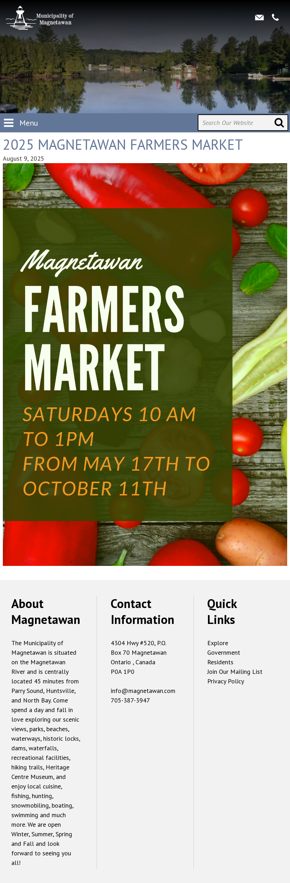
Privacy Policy (225, 681)
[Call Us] (275, 17)
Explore (217, 643)
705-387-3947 (130, 700)
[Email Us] (259, 17)
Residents (220, 662)
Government (223, 652)
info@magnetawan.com (143, 691)
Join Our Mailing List (234, 671)
